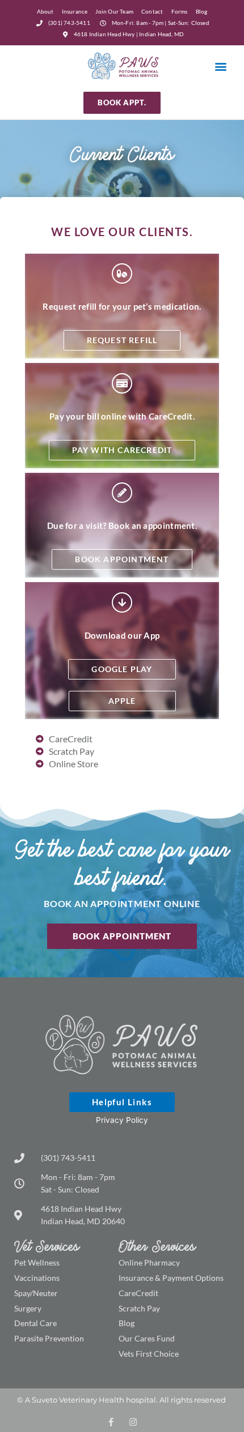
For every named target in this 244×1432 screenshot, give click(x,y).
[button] (220, 66)
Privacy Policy (122, 1120)
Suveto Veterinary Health (78, 1399)
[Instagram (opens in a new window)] (133, 1422)
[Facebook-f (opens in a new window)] (111, 1422)
